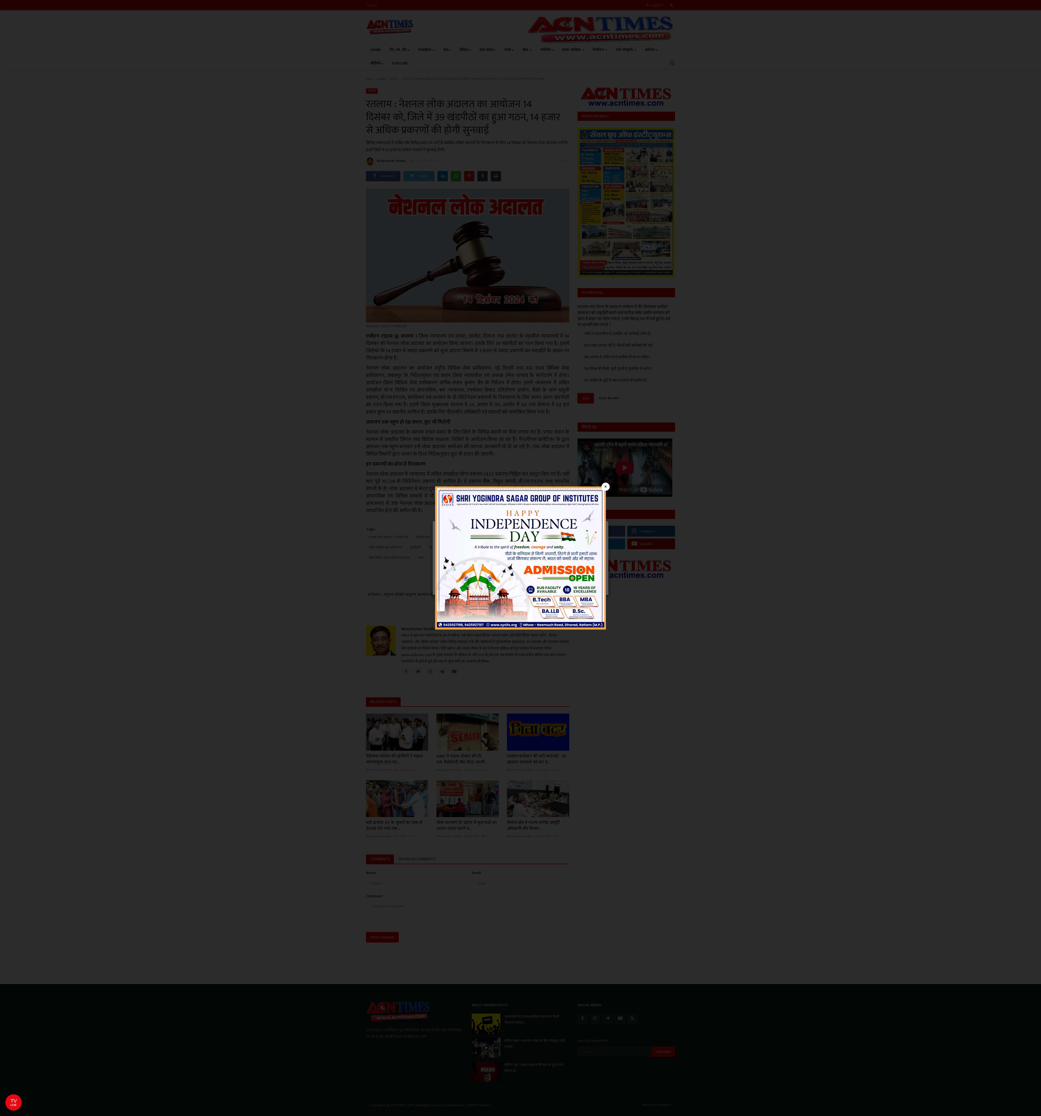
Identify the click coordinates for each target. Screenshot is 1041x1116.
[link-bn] (520, 557)
